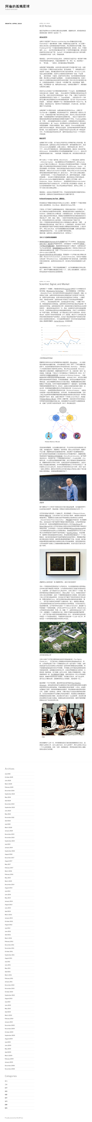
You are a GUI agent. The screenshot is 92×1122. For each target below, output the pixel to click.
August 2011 (8, 958)
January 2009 (9, 1062)
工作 (6, 1084)
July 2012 (7, 928)
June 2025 (8, 780)
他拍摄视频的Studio (59, 248)
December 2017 (9, 857)
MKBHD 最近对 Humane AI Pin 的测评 (52, 241)
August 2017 (8, 861)
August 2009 (9, 1038)
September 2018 (10, 851)
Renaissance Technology (55, 291)
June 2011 (8, 965)
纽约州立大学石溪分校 (55, 456)
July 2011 (7, 961)
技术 (6, 1088)
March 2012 (8, 938)
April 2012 (8, 934)
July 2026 (7, 774)
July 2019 (7, 844)
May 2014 (8, 898)
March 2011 (8, 975)
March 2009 (8, 1055)
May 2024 (8, 797)
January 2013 (9, 918)
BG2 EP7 (43, 138)
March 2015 (8, 881)
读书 (6, 1101)
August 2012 (8, 924)
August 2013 (8, 904)
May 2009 (8, 1049)
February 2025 (9, 787)
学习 (6, 1081)
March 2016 (8, 871)
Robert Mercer (44, 526)
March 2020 (8, 827)
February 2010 (9, 1018)
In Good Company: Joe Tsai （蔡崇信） (52, 198)
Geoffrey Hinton (72, 533)
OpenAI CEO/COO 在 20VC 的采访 (51, 254)
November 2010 (9, 988)
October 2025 (9, 777)
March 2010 (8, 1015)
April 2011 (8, 971)
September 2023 (10, 807)
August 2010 (8, 998)
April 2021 (8, 820)
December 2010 (9, 985)
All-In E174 (43, 37)
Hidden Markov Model (48, 399)
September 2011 (9, 955)
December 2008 (10, 1065)
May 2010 (8, 1008)
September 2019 (10, 841)
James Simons (59, 321)
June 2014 (8, 894)
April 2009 (8, 1052)
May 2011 (8, 968)
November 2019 (9, 837)
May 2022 (8, 814)
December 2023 (9, 804)
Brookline (73, 362)
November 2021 (9, 817)
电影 (6, 1094)
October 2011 (9, 951)
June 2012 (8, 931)
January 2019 (9, 847)
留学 (6, 1098)
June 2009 (8, 1045)
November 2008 (10, 1069)
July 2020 (8, 824)
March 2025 (8, 784)
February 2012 (9, 941)
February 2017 (9, 867)
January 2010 (9, 1022)
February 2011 (9, 978)
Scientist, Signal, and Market (54, 284)
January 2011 (8, 981)
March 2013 (8, 914)
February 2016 (9, 874)
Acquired (67, 289)
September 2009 (10, 1035)
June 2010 (8, 1005)
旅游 (6, 1091)
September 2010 (10, 995)
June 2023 (8, 810)
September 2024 (10, 794)
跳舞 (6, 1104)
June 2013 (8, 908)
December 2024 (9, 790)
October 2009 (9, 1032)
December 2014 (9, 884)
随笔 (6, 1108)
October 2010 (9, 992)
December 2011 (9, 945)
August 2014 (8, 888)
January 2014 (9, 901)
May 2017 (8, 864)
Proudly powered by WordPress (14, 1118)
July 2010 (7, 1002)
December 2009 (10, 1025)
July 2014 (7, 891)
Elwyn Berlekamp (77, 528)
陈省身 (69, 520)
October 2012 (9, 921)
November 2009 (10, 1028)
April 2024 (8, 800)
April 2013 (8, 911)
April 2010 (8, 1012)
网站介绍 (48, 515)
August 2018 (8, 854)
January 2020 (9, 831)
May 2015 (8, 878)
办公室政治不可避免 (57, 674)
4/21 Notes (45, 26)
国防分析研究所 (53, 375)
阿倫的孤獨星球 (17, 6)
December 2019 (9, 834)
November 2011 (9, 948)
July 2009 (8, 1042)
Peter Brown (76, 524)
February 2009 (9, 1059)
